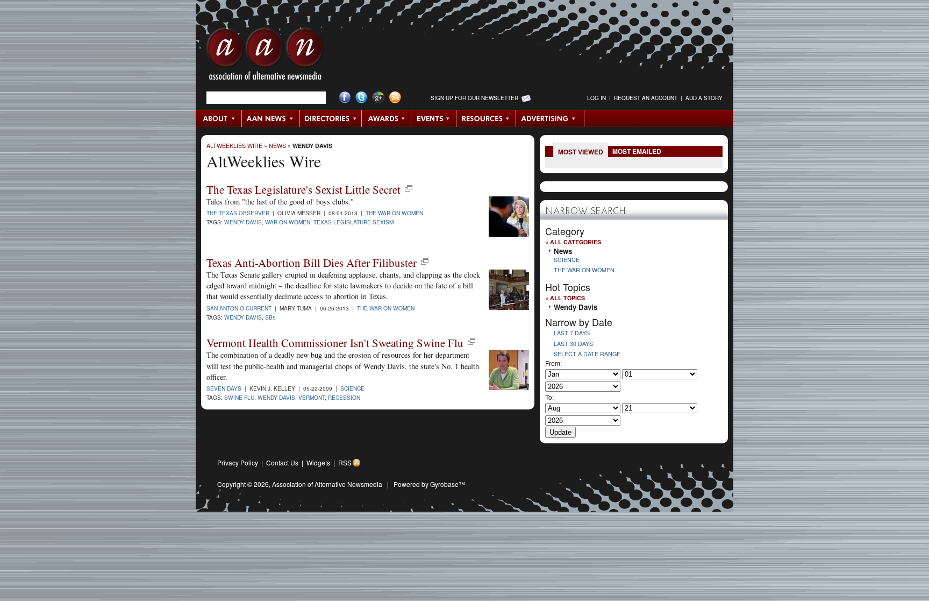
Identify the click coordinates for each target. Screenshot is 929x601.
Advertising (550, 118)
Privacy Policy (237, 462)
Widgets (318, 462)
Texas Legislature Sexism (353, 222)
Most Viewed (580, 152)
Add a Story (704, 98)
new (409, 188)
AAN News (271, 118)
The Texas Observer (237, 213)
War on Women (287, 222)
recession (344, 397)
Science (352, 388)
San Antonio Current (238, 308)
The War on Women (394, 213)
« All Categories (573, 242)
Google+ (378, 97)
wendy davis (243, 317)
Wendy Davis (312, 146)
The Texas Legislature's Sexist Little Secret (303, 189)
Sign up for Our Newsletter (474, 98)
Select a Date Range (587, 354)
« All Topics (565, 298)
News (277, 146)
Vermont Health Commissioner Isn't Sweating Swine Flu (334, 342)
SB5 (270, 317)
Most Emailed (636, 151)
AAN (265, 56)
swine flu (239, 397)
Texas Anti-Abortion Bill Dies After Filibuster (311, 262)
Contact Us (282, 462)
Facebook (345, 97)
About (219, 118)
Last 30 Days (573, 344)
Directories (331, 118)
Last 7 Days (572, 333)
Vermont (311, 397)
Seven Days (223, 388)
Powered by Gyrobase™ (429, 484)
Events (433, 118)
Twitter (361, 97)
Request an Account (645, 98)
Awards (386, 118)
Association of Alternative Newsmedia (327, 484)
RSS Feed (395, 97)
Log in (596, 98)
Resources (486, 118)
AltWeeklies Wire (234, 146)
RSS (345, 462)
